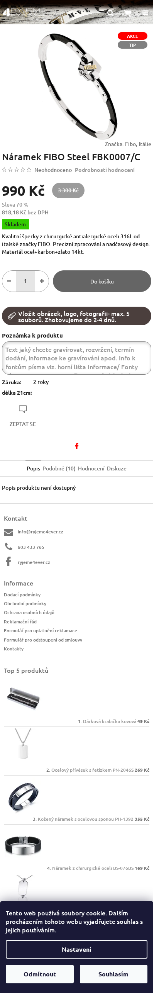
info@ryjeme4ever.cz (40, 531)
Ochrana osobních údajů (29, 612)
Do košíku (102, 281)
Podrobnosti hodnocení (105, 169)
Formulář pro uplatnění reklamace (40, 630)
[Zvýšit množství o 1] (42, 281)
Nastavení (76, 949)
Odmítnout (40, 974)
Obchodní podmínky (25, 603)
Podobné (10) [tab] (59, 468)
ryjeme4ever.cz (34, 562)
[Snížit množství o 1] (9, 281)
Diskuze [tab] (117, 468)
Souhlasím (113, 974)
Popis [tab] (33, 468)
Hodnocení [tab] (91, 468)
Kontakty (14, 648)
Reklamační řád (20, 621)
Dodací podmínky (22, 594)
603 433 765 (31, 547)
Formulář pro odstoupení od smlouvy (43, 640)
